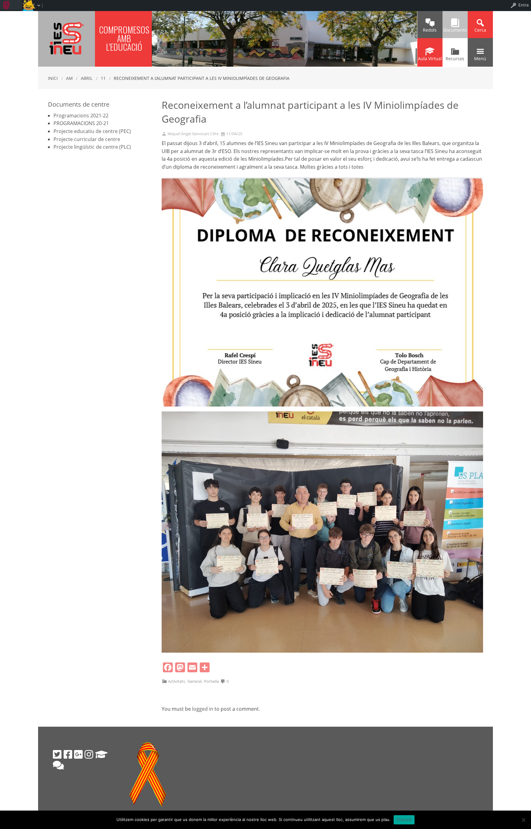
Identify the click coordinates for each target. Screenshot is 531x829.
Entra (523, 4)
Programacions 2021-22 (80, 115)
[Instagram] (89, 754)
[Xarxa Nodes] (58, 765)
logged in (202, 708)
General (194, 681)
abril (86, 78)
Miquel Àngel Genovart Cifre (192, 134)
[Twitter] (57, 754)
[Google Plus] (78, 754)
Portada (211, 681)
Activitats (176, 681)
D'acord (404, 819)
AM (69, 78)
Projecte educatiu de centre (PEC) (92, 131)
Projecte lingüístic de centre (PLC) (92, 146)
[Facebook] (68, 754)
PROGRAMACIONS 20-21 (81, 123)
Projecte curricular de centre (86, 139)
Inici (53, 78)
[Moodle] (101, 754)
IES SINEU (66, 38)
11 (103, 78)
